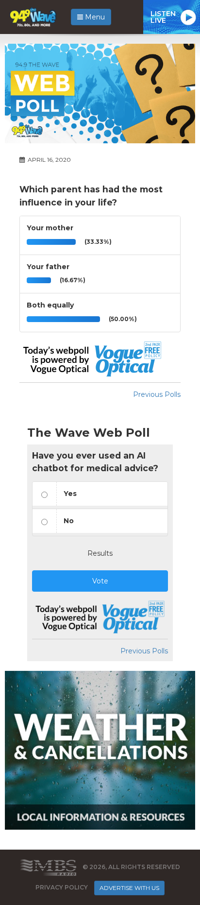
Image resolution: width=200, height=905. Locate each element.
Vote (100, 581)
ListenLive (163, 17)
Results (100, 553)
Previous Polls (157, 394)
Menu (94, 17)
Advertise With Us (129, 887)
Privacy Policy (61, 887)
